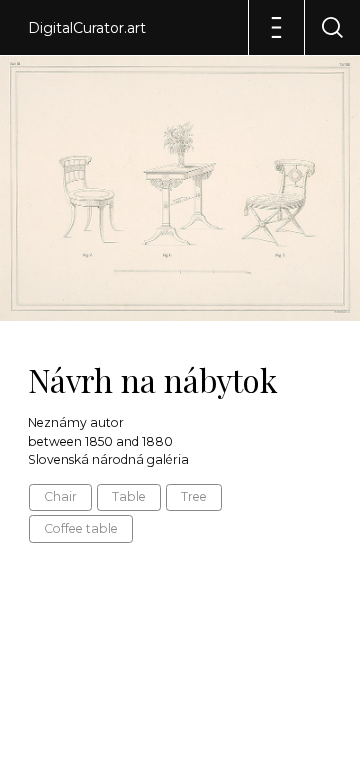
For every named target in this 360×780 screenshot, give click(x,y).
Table (129, 496)
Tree (194, 496)
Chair (60, 496)
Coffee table (81, 528)
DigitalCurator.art (87, 28)
